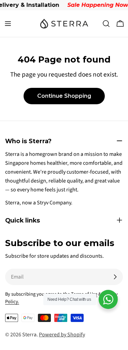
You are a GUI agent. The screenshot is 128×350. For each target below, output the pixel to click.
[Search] (106, 23)
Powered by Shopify (62, 334)
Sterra (29, 334)
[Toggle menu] (8, 23)
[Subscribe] (115, 277)
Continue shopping (64, 96)
